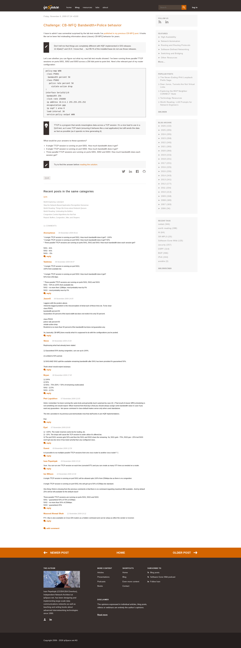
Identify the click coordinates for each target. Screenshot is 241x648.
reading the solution (88, 164)
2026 (166, 126)
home (69, 7)
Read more (102, 615)
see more (162, 111)
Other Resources (169, 57)
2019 (166, 155)
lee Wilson (48, 474)
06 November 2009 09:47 (64, 262)
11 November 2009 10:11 (76, 514)
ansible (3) (163, 261)
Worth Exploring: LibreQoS (54, 202)
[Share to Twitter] (123, 172)
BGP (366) (163, 253)
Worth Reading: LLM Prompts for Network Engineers (176, 103)
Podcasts (101, 581)
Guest (46, 448)
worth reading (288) (167, 228)
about (105, 7)
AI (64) (161, 232)
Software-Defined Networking (175, 49)
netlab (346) (164, 224)
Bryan (46, 375)
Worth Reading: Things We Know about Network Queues (65, 208)
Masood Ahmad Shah (54, 513)
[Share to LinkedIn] (130, 172)
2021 (166, 146)
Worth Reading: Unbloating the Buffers (58, 211)
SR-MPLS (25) (165, 236)
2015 (166, 171)
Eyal (46, 427)
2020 (166, 151)
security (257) (164, 245)
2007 (166, 204)
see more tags (165, 268)
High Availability (168, 37)
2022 (166, 142)
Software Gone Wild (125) (170, 240)
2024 (166, 134)
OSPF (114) (163, 249)
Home (121, 552)
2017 (166, 163)
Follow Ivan (155, 581)
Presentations (103, 577)
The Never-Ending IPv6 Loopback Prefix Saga (176, 78)
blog (77, 7)
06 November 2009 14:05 (63, 299)
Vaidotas (48, 262)
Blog (124, 577)
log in (194, 7)
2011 (166, 188)
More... (161, 62)
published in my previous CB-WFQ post (121, 33)
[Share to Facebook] (137, 172)
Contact (125, 586)
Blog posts (154, 572)
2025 (166, 130)
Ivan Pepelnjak (50, 461)
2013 (166, 179)
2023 (166, 138)
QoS (47, 178)
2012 (166, 184)
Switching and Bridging (172, 53)
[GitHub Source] (144, 172)
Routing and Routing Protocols (175, 45)
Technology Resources (171, 98)
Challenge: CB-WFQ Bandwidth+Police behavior (83, 25)
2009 (166, 196)
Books (100, 586)
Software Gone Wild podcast (162, 577)
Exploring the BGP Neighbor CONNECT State (173, 92)
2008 (166, 200)
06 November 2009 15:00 (62, 341)
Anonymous (49, 233)
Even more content (130, 581)
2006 (165, 208)
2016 (166, 167)
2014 (166, 175)
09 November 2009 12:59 (62, 448)
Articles (100, 572)
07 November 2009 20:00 (60, 427)
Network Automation (170, 41)
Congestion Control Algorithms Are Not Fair (60, 214)
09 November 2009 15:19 (70, 461)
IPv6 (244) (163, 257)
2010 (166, 192)
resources (87, 7)
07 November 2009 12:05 (70, 399)
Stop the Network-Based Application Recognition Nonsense (66, 205)
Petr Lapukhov (50, 398)
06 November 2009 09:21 (68, 233)
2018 (166, 159)
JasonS (47, 298)
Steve (46, 341)
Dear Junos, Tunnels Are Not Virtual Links (177, 85)
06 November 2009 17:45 (62, 375)
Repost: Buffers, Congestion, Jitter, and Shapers (62, 218)
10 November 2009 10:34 (66, 474)
